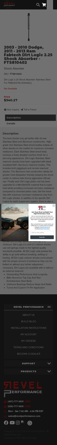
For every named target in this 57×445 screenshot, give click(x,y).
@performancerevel (45, 227)
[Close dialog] (54, 205)
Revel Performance (45, 229)
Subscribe (42, 237)
